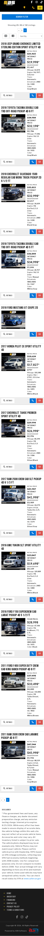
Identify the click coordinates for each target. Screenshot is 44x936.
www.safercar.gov (32, 878)
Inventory (11, 896)
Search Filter (22, 17)
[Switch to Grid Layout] (5, 36)
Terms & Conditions (15, 910)
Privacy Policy (13, 906)
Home (9, 893)
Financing (11, 900)
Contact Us (11, 903)
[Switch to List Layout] (13, 36)
